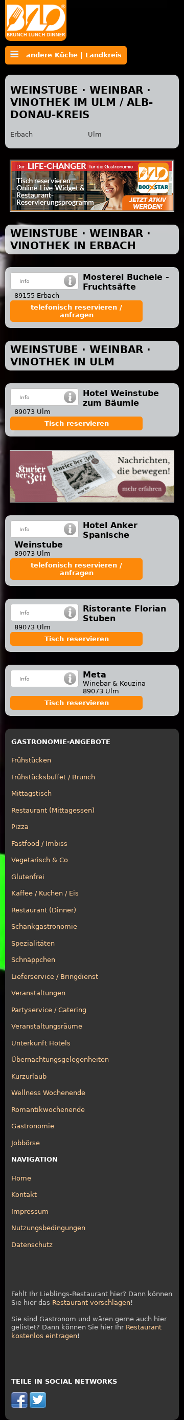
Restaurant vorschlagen (91, 1302)
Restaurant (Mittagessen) (53, 810)
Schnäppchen (33, 960)
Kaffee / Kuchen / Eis (45, 893)
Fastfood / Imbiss (39, 843)
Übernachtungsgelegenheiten (60, 1059)
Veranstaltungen (38, 993)
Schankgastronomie (44, 926)
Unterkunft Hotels (41, 1043)
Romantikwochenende (48, 1109)
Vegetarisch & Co (39, 860)
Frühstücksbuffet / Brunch (53, 777)
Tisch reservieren (76, 423)
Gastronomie (32, 1126)
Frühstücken (31, 760)
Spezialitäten (33, 943)
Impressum (30, 1211)
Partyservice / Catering (48, 1010)
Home (21, 1178)
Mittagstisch (31, 793)
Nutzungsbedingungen (48, 1228)
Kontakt (24, 1194)
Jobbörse (25, 1143)
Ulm (95, 134)
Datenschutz (32, 1245)
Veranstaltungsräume (46, 1026)
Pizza (20, 827)
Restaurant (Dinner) (43, 910)
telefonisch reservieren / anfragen (76, 311)
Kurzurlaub (29, 1076)
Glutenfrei (27, 877)
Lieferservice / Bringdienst (54, 976)
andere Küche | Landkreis (70, 55)
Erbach (21, 134)
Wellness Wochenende (48, 1093)
